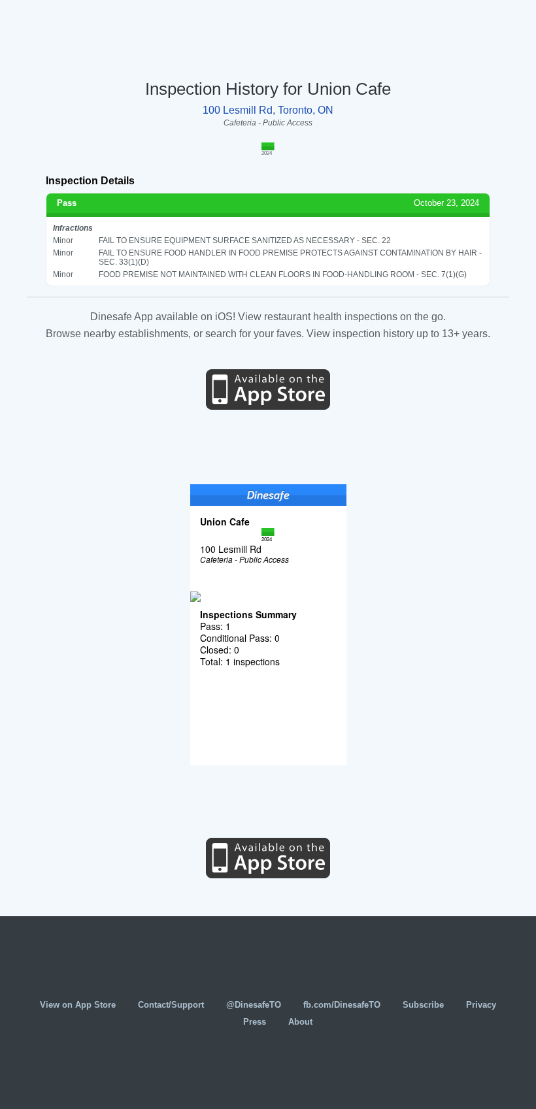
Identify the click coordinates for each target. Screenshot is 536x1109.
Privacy (481, 1005)
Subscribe (423, 1005)
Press (254, 1022)
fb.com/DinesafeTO (341, 1005)
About (300, 1022)
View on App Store (78, 1005)
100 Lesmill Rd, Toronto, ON (268, 110)
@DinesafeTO (253, 1005)
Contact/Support (171, 1005)
